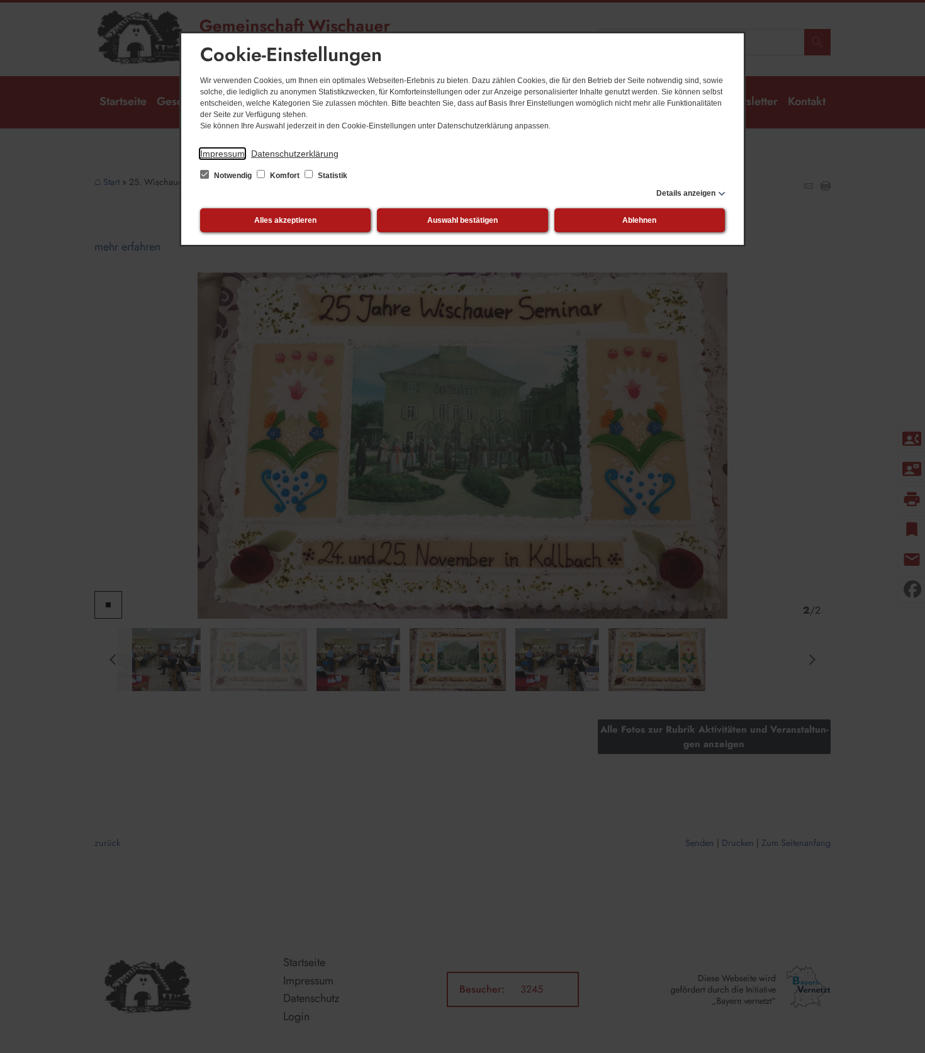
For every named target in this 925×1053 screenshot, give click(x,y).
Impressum (222, 154)
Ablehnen (639, 220)
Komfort (284, 175)
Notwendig (233, 175)
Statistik (331, 175)
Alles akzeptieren (285, 220)
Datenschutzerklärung (295, 154)
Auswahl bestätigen (462, 220)
